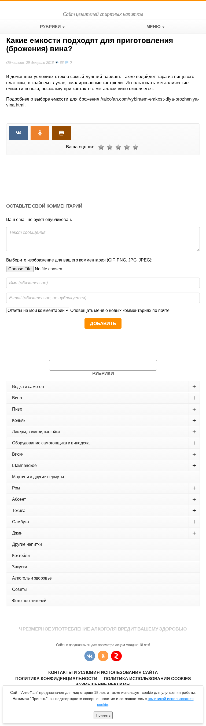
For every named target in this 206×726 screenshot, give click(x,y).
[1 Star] (101, 147)
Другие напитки (27, 544)
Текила (104, 510)
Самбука (104, 521)
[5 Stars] (135, 147)
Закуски (19, 567)
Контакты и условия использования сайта (103, 672)
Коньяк (104, 420)
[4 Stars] (127, 147)
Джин (104, 533)
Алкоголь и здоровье (32, 578)
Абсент (104, 499)
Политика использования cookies (147, 678)
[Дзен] (116, 656)
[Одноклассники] (103, 656)
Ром (104, 488)
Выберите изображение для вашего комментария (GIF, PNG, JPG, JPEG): (79, 260)
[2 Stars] (110, 147)
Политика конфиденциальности (56, 678)
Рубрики (50, 26)
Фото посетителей (29, 600)
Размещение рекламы (103, 684)
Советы (19, 589)
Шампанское (104, 465)
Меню (153, 26)
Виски (104, 454)
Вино (104, 397)
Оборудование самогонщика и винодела (104, 443)
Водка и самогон (104, 386)
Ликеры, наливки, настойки (104, 431)
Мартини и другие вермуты (38, 476)
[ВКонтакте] (89, 656)
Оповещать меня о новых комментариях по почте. (120, 310)
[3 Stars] (118, 147)
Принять (103, 715)
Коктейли (21, 555)
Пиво (104, 409)
